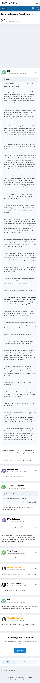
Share (10, 662)
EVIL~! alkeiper (13, 519)
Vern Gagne (12, 551)
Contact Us (20, 677)
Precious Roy (12, 469)
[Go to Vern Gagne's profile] (4, 552)
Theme (11, 677)
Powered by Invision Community (20, 680)
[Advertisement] (20, 46)
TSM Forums (9, 2)
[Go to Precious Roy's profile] (4, 471)
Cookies (29, 677)
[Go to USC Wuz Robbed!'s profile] (4, 585)
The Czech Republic (15, 486)
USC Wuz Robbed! (15, 583)
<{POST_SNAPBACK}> (29, 502)
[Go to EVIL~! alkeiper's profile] (4, 520)
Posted (16, 73)
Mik (4, 20)
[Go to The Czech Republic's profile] (4, 487)
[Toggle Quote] (5, 79)
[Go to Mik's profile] (4, 72)
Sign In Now (20, 651)
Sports (19, 22)
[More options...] (36, 72)
